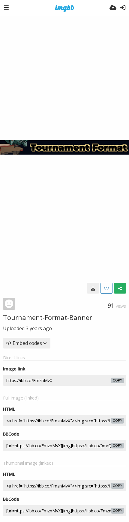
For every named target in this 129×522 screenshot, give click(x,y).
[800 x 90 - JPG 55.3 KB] (93, 288)
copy (117, 380)
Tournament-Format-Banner (47, 317)
